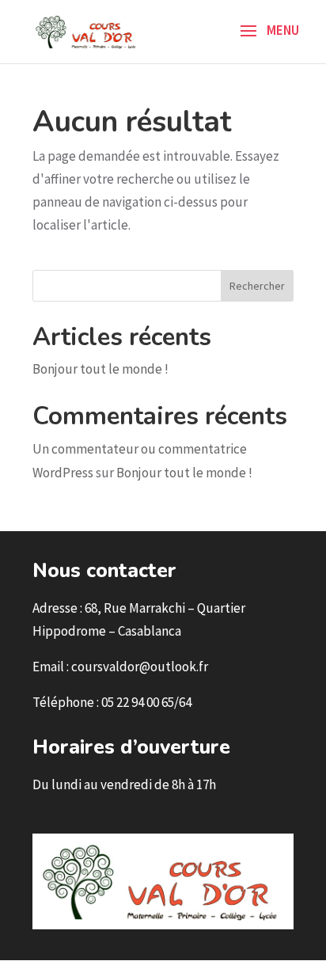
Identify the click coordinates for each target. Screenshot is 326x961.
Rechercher (257, 286)
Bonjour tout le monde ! (100, 369)
